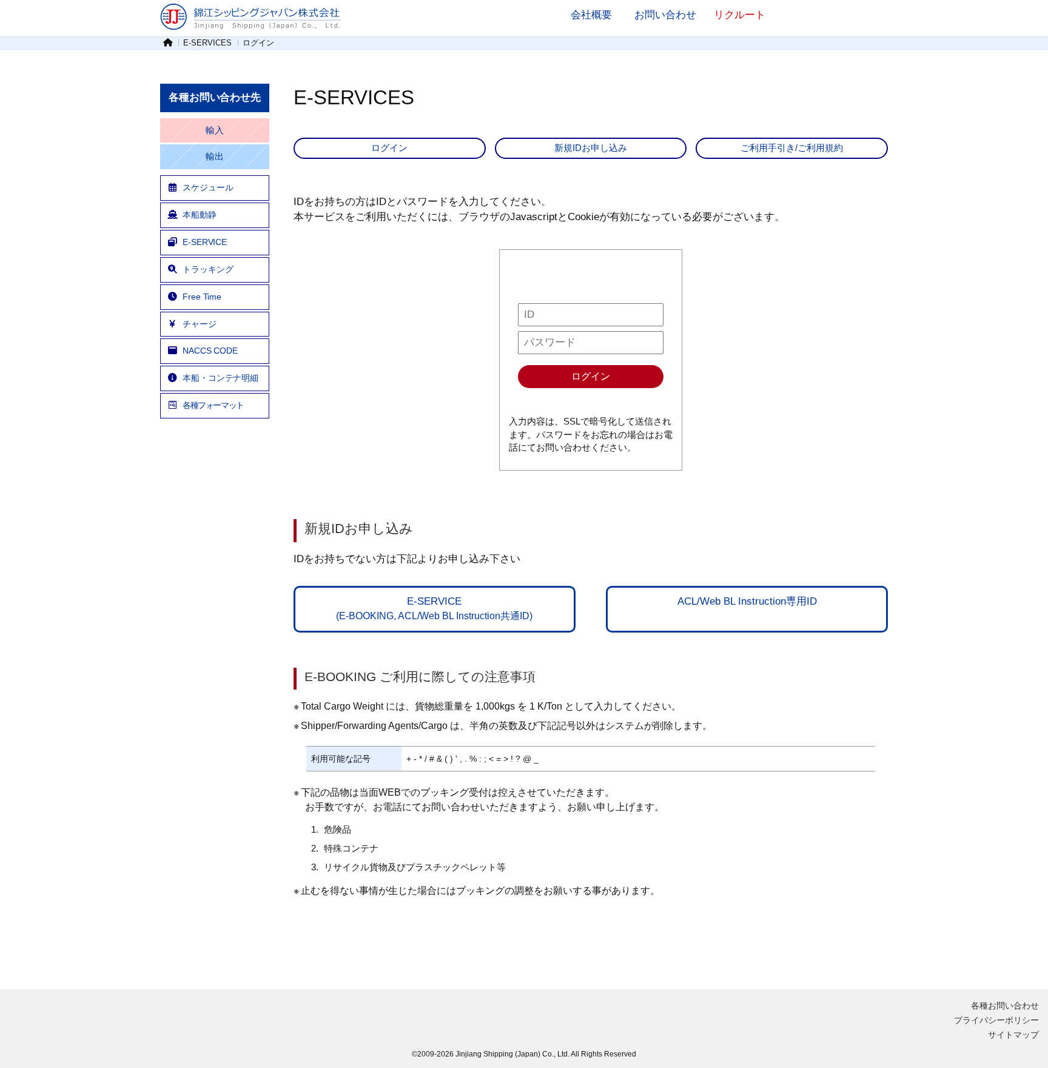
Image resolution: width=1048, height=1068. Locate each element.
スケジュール (208, 187)
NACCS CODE (210, 350)
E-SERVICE (205, 242)
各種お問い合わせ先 (215, 97)
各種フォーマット (213, 405)
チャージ (200, 324)
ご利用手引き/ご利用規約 (792, 148)
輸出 (215, 156)
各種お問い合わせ (1005, 1005)
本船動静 (200, 215)
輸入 (215, 130)
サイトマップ (1013, 1034)
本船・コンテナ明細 (220, 378)
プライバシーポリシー (996, 1020)
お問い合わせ (665, 14)
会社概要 (591, 14)
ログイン (389, 148)
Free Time (202, 296)
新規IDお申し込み (590, 148)
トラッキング (208, 269)
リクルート (739, 14)
